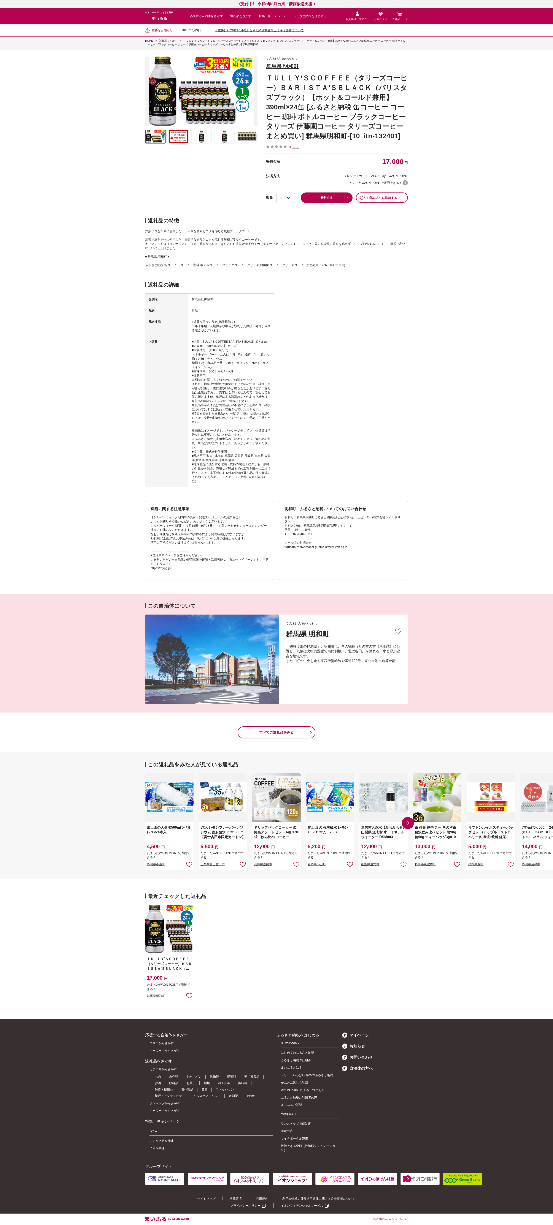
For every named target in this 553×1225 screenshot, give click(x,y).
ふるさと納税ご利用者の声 (299, 1097)
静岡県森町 (475, 864)
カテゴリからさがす (163, 1069)
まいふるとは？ (291, 1067)
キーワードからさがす (164, 1050)
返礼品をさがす (240, 16)
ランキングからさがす (164, 1103)
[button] (408, 823)
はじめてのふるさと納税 (297, 1052)
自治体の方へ (361, 1068)
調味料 (242, 1083)
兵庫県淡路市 (263, 864)
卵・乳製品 (251, 1076)
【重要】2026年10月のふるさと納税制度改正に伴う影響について (259, 30)
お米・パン (194, 1076)
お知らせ (357, 1046)
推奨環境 (236, 1198)
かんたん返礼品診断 (294, 1082)
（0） (295, 147)
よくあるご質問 (291, 1105)
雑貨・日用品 (164, 1089)
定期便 (233, 1095)
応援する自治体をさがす (206, 16)
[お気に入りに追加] (398, 630)
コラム (153, 1131)
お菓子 (190, 1083)
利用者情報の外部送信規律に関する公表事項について (318, 1198)
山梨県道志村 (370, 864)
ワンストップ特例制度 (296, 1123)
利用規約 (262, 1198)
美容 (205, 1089)
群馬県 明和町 (282, 66)
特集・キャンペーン (272, 16)
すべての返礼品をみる (276, 732)
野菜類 (231, 1076)
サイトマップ (206, 1198)
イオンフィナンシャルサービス (302, 1205)
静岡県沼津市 (531, 864)
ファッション (225, 1089)
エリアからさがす (161, 1043)
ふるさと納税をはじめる (310, 16)
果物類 (214, 1076)
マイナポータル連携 (294, 1138)
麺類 (207, 1083)
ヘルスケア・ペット (207, 1095)
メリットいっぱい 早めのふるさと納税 (307, 1075)
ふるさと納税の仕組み (296, 1060)
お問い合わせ (361, 1057)
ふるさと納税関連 (161, 1141)
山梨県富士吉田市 (212, 864)
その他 (250, 1095)
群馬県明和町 (156, 996)
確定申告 (287, 1131)
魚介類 (173, 1076)
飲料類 (173, 1083)
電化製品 (187, 1089)
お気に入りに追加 (398, 630)
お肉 (158, 1076)
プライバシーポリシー (245, 1205)
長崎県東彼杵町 (425, 864)
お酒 (158, 1083)
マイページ (359, 1035)
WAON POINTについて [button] (405, 182)
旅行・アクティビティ (170, 1095)
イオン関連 (157, 1148)
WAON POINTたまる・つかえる (302, 1090)
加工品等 (224, 1083)
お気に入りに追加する (382, 197)
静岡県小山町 (156, 864)
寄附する (327, 197)
